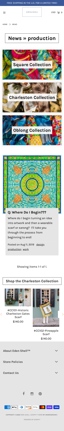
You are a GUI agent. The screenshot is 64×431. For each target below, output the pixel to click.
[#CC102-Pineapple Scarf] (46, 308)
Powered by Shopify (32, 420)
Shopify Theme (36, 415)
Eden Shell (24, 415)
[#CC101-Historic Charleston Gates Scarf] (18, 297)
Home (5, 24)
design (40, 244)
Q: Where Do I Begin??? (27, 212)
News (15, 38)
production (14, 249)
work (26, 249)
